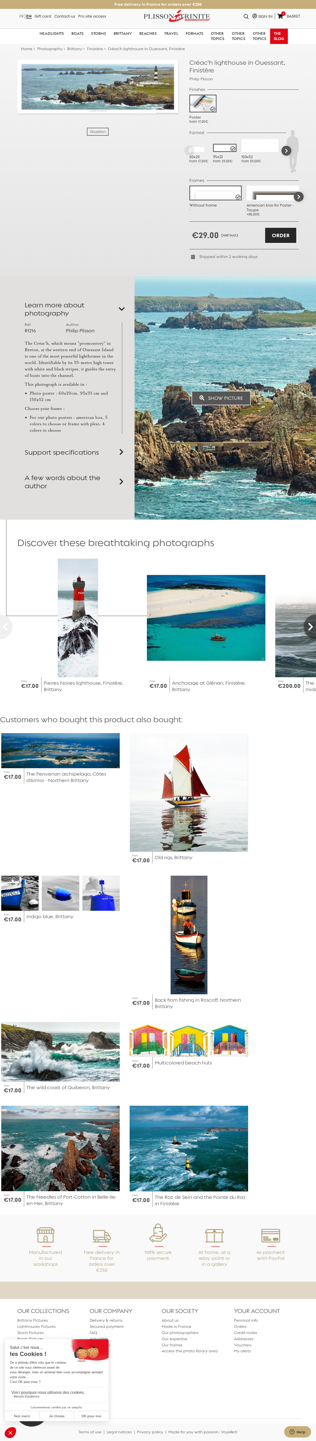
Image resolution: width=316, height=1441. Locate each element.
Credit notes (245, 1332)
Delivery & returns (106, 1320)
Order (281, 235)
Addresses (244, 1338)
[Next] (286, 151)
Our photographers (180, 1332)
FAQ (93, 1332)
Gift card (43, 16)
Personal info (246, 1320)
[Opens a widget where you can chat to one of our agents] (297, 1432)
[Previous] (189, 151)
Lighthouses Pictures (36, 1326)
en (29, 16)
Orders (240, 1326)
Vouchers (243, 1345)
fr (22, 16)
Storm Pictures (30, 1332)
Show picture (225, 398)
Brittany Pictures (32, 1320)
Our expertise (174, 1338)
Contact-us (64, 16)
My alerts (242, 1351)
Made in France (176, 1326)
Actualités (99, 1338)
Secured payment (107, 1326)
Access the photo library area (190, 1351)
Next (299, 197)
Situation (98, 131)
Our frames (172, 1345)
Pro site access (92, 16)
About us (170, 1320)
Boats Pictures (30, 1338)
